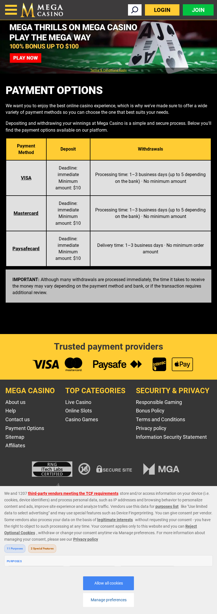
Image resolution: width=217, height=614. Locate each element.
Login (162, 10)
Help (10, 411)
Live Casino (78, 402)
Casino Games (81, 419)
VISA (26, 178)
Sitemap (14, 437)
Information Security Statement (171, 437)
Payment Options (24, 428)
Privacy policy (151, 428)
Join (198, 10)
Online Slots (78, 411)
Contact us (17, 419)
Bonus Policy (150, 411)
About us (15, 402)
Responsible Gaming (159, 402)
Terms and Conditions (160, 419)
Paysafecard (26, 248)
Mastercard (26, 213)
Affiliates (15, 445)
